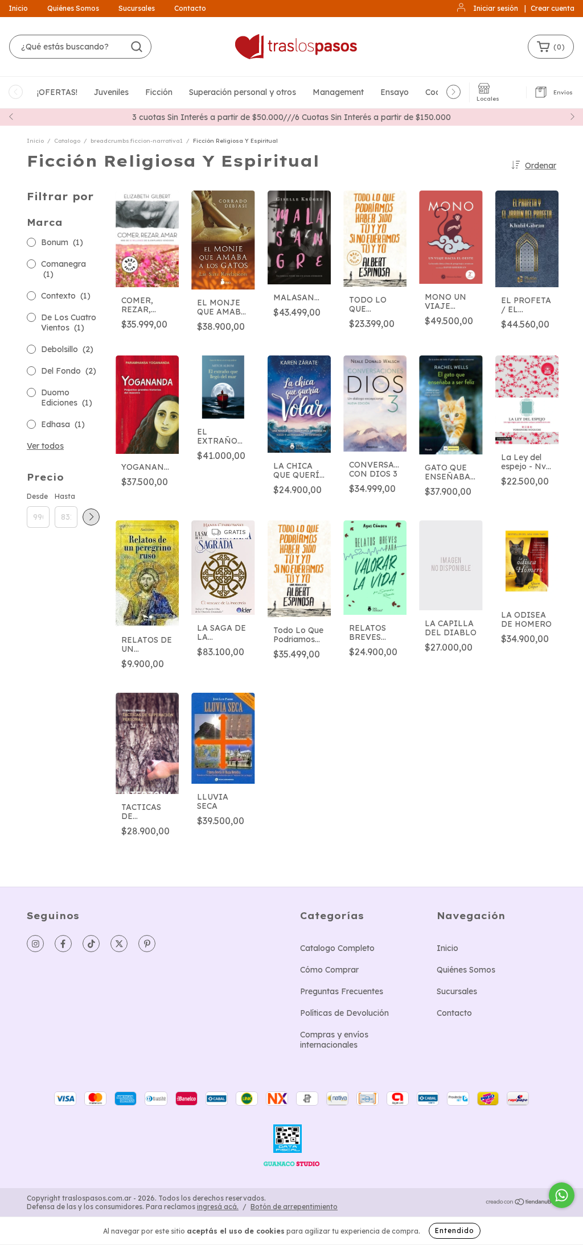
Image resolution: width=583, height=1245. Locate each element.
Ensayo (394, 92)
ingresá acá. (218, 1206)
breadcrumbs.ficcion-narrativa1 (137, 140)
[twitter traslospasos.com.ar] (119, 943)
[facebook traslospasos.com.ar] (63, 943)
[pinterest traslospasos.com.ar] (146, 943)
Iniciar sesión (495, 8)
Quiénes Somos (73, 8)
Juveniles (111, 92)
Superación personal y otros (242, 92)
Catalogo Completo (337, 948)
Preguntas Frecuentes (341, 991)
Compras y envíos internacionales (334, 1039)
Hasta (65, 496)
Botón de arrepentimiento (294, 1206)
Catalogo (67, 140)
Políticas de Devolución (344, 1013)
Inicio (18, 8)
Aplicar (91, 517)
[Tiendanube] (520, 1202)
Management (338, 92)
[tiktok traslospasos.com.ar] (91, 943)
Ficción (159, 92)
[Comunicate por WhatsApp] (561, 1195)
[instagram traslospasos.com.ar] (35, 943)
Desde (37, 496)
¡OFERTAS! (57, 92)
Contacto (190, 8)
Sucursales (136, 8)
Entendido (454, 1230)
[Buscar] (136, 46)
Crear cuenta (552, 8)
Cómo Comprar (329, 970)
